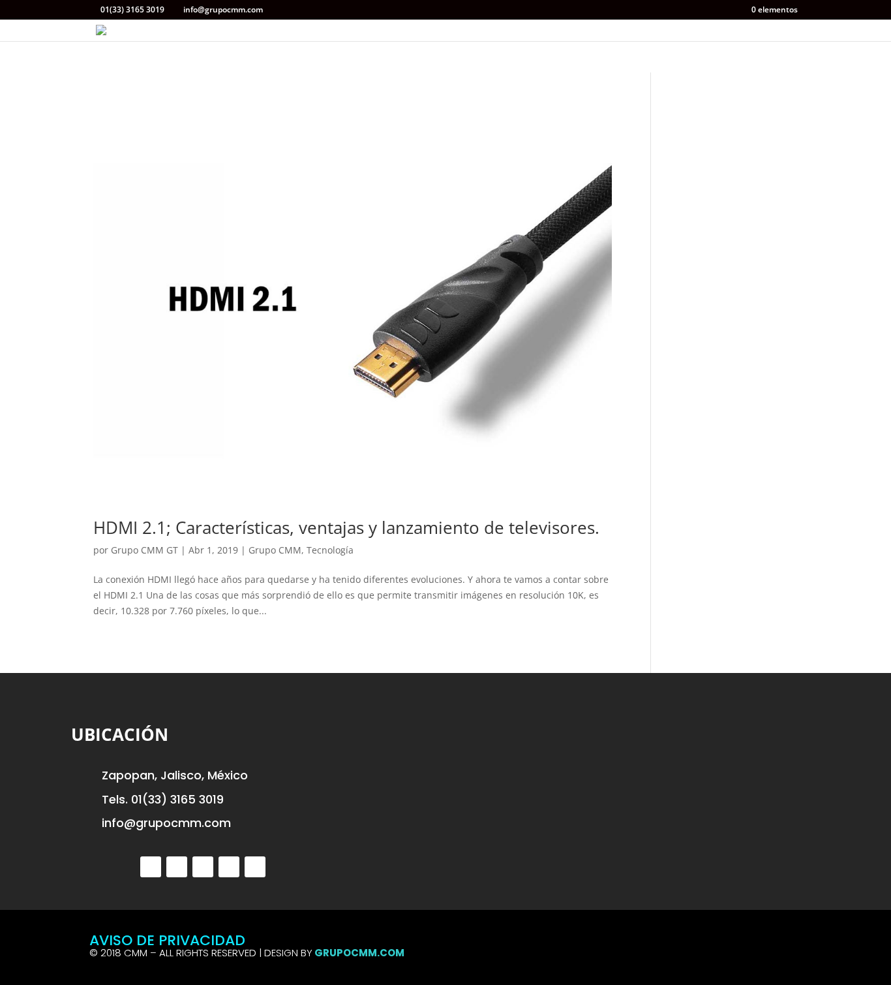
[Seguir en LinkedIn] (229, 866)
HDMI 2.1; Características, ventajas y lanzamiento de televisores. (346, 527)
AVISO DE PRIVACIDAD (167, 940)
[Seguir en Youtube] (255, 866)
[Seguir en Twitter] (150, 866)
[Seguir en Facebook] (176, 866)
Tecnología (330, 550)
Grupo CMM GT (144, 550)
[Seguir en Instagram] (202, 866)
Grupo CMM (275, 550)
